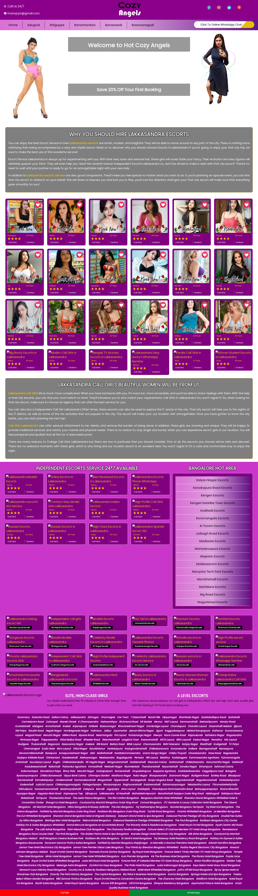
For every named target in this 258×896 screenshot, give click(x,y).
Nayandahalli (170, 766)
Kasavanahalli (149, 739)
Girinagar (93, 717)
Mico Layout (64, 748)
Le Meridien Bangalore (227, 811)
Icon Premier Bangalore (135, 856)
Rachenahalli (25, 780)
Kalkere (192, 748)
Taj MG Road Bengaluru (161, 811)
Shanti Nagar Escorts (227, 646)
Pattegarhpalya (91, 784)
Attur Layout (128, 789)
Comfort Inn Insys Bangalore (105, 865)
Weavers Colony (157, 762)
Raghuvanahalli (132, 784)
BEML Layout (134, 744)
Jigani (159, 730)
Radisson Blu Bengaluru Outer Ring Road (121, 811)
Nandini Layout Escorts (19, 627)
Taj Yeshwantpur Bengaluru (151, 807)
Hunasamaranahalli (46, 789)
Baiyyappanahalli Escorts (230, 683)
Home (13, 25)
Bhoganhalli (104, 780)
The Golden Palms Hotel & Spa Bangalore (104, 834)
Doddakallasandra (189, 771)
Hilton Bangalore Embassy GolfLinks (88, 807)
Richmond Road (128, 721)
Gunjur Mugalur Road (160, 780)
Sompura (41, 798)
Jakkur (107, 730)
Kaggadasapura (175, 730)
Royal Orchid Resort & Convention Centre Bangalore (125, 878)
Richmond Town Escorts (20, 646)
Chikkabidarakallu (73, 762)
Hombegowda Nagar (76, 730)
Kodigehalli (220, 744)
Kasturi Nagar (201, 739)
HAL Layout (230, 739)
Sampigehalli (138, 780)
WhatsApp (193, 892)
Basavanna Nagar (72, 744)
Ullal (92, 753)
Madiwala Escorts (212, 541)
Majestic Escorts (212, 556)
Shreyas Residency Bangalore (171, 883)
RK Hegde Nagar (95, 762)
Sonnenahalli (122, 771)
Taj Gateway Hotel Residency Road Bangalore (180, 838)
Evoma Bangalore (178, 874)
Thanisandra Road (60, 798)
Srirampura (205, 766)
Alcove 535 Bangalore (114, 883)
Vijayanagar (169, 717)
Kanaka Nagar (188, 766)
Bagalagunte (124, 757)
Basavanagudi (143, 25)
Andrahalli (21, 762)
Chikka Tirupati (177, 753)
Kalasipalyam (104, 771)
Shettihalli (205, 744)
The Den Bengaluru (122, 807)
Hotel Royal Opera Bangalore (81, 883)
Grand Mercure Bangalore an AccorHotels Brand (95, 825)
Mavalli (100, 789)
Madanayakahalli (70, 789)
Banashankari (84, 25)
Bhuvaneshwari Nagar (131, 726)
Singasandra (233, 735)
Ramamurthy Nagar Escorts (189, 627)
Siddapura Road (230, 793)
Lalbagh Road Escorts (212, 533)
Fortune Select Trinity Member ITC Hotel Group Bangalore (197, 852)
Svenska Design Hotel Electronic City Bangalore (158, 834)
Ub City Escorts (141, 665)
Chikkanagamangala (67, 784)
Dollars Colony (59, 717)
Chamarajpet (32, 748)
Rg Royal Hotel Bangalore (147, 852)
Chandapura (178, 726)
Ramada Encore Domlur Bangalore (109, 852)
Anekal (66, 726)
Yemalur (139, 757)
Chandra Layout (197, 726)
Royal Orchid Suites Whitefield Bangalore (55, 860)
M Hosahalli (123, 793)
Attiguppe (57, 25)
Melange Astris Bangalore (71, 865)
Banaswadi (113, 25)
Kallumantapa (29, 771)
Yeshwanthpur (108, 721)
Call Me (64, 892)
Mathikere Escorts (212, 587)
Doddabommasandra (127, 753)
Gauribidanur (97, 748)
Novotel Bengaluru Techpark (187, 807)
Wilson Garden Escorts (145, 683)
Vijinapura (91, 793)
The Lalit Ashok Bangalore (50, 829)
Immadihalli (95, 766)
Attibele (93, 726)
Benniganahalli (208, 748)
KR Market (146, 721)
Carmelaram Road (33, 721)
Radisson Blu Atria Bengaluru (102, 838)
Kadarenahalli (151, 784)
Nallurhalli (54, 766)
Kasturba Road (40, 717)
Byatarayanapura (27, 775)
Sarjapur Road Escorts (186, 646)
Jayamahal (120, 730)
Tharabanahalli (150, 766)
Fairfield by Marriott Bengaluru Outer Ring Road (67, 811)
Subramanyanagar (173, 784)
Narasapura (226, 748)
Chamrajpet (108, 717)
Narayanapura (112, 784)
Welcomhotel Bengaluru (96, 820)
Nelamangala (104, 735)
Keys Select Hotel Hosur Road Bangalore (216, 865)
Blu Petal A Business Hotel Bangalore (144, 874)
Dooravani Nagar (179, 775)
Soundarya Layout (40, 762)
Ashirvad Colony (223, 766)
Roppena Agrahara (164, 771)
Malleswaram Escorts (212, 564)
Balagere (230, 771)
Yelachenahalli (110, 739)
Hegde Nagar (54, 730)
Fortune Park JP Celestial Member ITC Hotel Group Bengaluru (156, 860)
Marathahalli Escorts (212, 579)
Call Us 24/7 (15, 6)
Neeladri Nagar (113, 766)
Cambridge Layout (157, 726)
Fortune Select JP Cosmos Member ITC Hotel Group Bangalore (184, 829)
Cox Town (122, 717)
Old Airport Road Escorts (62, 627)
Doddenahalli (138, 762)
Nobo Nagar (140, 775)
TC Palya (234, 744)
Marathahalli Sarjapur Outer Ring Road (181, 793)
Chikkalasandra (194, 762)
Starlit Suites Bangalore (48, 883)
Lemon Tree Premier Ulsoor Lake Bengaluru (98, 847)
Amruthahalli (52, 726)
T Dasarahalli (138, 717)
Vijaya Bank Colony (74, 775)
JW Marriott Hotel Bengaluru (49, 807)
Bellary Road (117, 744)
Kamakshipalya (44, 780)
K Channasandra (88, 721)
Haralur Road (227, 721)
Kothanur (217, 730)
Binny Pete (69, 771)
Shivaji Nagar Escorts (19, 665)
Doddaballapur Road (213, 717)
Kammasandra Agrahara (204, 757)
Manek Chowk (68, 721)
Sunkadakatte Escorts (103, 665)
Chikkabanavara (159, 748)
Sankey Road (218, 775)
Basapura (51, 753)
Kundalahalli (22, 726)
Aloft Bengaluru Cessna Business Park (61, 838)
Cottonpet (52, 721)
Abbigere (37, 726)
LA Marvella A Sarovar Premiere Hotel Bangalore (178, 843)
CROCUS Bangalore (140, 883)
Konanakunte (178, 748)
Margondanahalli (117, 762)
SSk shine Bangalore (200, 834)
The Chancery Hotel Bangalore (176, 878)
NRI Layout (152, 757)
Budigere (23, 744)
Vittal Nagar (80, 748)
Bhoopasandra (158, 775)
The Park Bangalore (66, 834)
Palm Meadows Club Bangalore (85, 829)
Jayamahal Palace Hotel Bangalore (212, 883)
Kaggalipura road (212, 771)
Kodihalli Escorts (212, 510)
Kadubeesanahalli (35, 766)
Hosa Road (214, 753)
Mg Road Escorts (212, 594)
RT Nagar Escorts (100, 646)
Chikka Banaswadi (51, 775)
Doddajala (143, 789)
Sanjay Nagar (190, 744)
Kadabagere (179, 757)
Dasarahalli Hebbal (220, 726)
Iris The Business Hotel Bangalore (170, 856)
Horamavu (23, 717)
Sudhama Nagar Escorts (62, 665)
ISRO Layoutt (183, 739)
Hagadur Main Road (49, 793)
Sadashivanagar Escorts (146, 646)
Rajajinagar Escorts (102, 627)
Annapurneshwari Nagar (73, 753)
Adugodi (33, 25)
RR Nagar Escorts (59, 646)
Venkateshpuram (229, 780)
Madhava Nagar (121, 775)
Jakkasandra (78, 717)
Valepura (88, 789)
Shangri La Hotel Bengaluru (61, 802)
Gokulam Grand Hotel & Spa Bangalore (141, 816)
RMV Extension (171, 744)
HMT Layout (171, 721)
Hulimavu (96, 730)
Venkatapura (115, 748)
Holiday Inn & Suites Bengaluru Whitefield (40, 825)
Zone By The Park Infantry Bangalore (71, 874)
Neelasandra (106, 757)
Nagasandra (230, 753)
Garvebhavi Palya (50, 771)
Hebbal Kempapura (198, 730)
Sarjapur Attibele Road (30, 757)
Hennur (158, 721)
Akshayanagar (88, 757)
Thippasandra (49, 739)
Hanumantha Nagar (218, 762)
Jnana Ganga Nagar (154, 753)
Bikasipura (234, 775)
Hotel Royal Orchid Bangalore (195, 825)
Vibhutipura (25, 789)
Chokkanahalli (63, 780)
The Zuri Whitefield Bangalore (33, 816)
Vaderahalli (26, 784)
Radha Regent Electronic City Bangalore (204, 847)
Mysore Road (86, 735)
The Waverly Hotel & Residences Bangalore (151, 825)
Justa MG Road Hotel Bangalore (100, 860)
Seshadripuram (208, 721)
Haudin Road (36, 730)
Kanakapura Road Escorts (212, 488)
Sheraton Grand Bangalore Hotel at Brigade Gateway (84, 816)
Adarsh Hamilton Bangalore (224, 843)
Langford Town (130, 739)
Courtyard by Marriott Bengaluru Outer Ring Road (108, 802)
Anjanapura (79, 726)
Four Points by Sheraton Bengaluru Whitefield (151, 847)
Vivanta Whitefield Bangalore (194, 811)
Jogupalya (112, 789)
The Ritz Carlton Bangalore (123, 798)
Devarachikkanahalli (31, 753)
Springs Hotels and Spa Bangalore (211, 874)
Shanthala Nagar (189, 717)
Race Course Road (175, 735)
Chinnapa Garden (98, 775)
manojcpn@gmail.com (23, 13)
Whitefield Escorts (101, 683)
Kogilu (56, 762)
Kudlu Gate (48, 748)
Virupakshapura (141, 771)
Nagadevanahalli (206, 780)
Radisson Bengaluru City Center (218, 820)
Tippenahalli (120, 780)
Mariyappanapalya (206, 789)
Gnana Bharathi (229, 789)
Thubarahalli (38, 744)
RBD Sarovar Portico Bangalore (74, 878)
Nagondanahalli (184, 780)
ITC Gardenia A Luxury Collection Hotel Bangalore (193, 802)
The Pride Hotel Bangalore (139, 865)
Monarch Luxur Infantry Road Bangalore (42, 869)
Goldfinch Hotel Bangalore (211, 878)
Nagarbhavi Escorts (212, 602)
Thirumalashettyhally (224, 784)
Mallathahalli (104, 753)
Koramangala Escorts (212, 518)
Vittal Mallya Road (70, 739)
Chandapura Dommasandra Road (172, 789)
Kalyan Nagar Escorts (212, 480)
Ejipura (238, 726)
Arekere (89, 744)
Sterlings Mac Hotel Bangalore (62, 820)
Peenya (157, 735)
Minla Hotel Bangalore (58, 856)
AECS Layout (167, 739)
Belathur (165, 757)
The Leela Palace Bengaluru (89, 798)
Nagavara (54, 744)
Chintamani (53, 757)
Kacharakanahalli (84, 780)
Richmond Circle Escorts (229, 627)
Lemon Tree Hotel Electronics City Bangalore (45, 847)
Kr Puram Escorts (212, 526)
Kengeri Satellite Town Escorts (212, 503)
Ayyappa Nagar (25, 793)
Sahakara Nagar (214, 735)
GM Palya (20, 730)
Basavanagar (108, 726)
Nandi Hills (154, 717)
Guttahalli (234, 717)
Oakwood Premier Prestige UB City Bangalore (192, 816)
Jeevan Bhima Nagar (141, 730)
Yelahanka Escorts (184, 683)
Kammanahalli (188, 721)
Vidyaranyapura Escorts (62, 683)
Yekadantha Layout (198, 784)
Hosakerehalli (70, 757)
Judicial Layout (44, 784)
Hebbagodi (212, 793)
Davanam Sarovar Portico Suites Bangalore (70, 843)
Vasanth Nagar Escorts (20, 683)
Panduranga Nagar (139, 735)
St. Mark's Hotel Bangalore (136, 838)
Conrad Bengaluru (151, 802)
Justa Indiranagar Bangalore (174, 865)
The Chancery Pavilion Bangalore (126, 829)
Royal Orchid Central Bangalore (68, 852)
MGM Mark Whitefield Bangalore (156, 869)
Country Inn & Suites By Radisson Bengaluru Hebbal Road (102, 869)
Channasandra (152, 744)
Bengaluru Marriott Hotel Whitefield (161, 798)
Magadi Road (33, 735)
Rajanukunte (195, 735)
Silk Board (102, 744)
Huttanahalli (176, 762)
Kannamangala (230, 757)
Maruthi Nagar (51, 735)
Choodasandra (197, 753)
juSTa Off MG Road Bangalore (194, 869)
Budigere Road (200, 775)
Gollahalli (237, 762)
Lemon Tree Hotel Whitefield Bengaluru (96, 856)
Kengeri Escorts (212, 495)
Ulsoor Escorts (182, 665)
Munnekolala (131, 766)
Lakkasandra (106, 793)
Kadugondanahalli (136, 748)
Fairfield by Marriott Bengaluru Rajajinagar (122, 843)
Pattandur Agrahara (74, 766)
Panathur (216, 739)
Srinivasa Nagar (29, 739)
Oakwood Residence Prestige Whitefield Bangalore (143, 820)
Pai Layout (120, 735)
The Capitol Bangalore (107, 874)
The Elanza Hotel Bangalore (207, 856)
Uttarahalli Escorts (226, 665)
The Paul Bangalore (186, 820)
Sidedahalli (27, 798)
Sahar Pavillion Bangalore (209, 860)
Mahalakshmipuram (144, 793)
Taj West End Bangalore (219, 807)
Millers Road (69, 735)
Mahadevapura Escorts (212, 549)
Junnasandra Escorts (145, 623)
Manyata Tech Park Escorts (212, 572)
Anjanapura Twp (73, 793)
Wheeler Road (91, 739)
